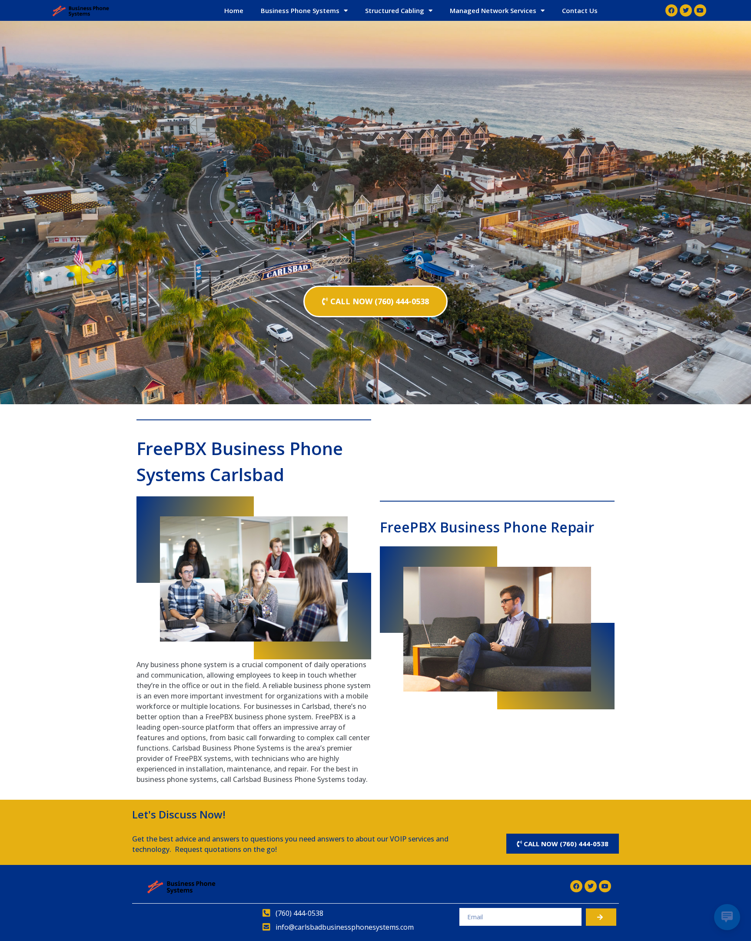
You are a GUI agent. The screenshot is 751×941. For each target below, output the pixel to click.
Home (233, 10)
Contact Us (580, 10)
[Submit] (601, 917)
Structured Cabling (394, 10)
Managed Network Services (493, 10)
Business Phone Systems (300, 10)
